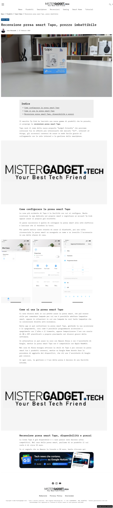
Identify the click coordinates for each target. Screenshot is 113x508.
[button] (111, 4)
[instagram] (56, 483)
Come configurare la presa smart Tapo (41, 108)
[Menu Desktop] (3, 4)
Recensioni (55, 9)
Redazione (43, 496)
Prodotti (29, 9)
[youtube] (60, 483)
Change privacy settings (105, 506)
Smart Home (77, 9)
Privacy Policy (56, 496)
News (20, 9)
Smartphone (42, 9)
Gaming (66, 9)
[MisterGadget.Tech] (57, 4)
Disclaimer (69, 496)
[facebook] (53, 483)
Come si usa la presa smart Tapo (39, 111)
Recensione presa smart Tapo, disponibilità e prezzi (49, 114)
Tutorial (89, 9)
